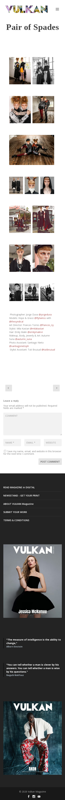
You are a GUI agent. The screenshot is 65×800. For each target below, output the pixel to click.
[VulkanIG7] (16, 185)
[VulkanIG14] (16, 292)
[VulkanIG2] (43, 70)
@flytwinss (40, 318)
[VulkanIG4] (20, 109)
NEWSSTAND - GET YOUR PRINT (21, 495)
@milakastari (37, 328)
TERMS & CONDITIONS (16, 520)
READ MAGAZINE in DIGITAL (19, 487)
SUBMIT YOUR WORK (15, 512)
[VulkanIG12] (20, 258)
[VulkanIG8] (31, 185)
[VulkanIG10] (20, 219)
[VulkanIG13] (43, 258)
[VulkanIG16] (47, 292)
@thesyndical (16, 321)
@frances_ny (47, 325)
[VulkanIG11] (43, 219)
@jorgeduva (45, 314)
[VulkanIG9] (47, 185)
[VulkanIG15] (31, 292)
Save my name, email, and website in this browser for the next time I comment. (32, 452)
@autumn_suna (23, 339)
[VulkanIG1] (20, 70)
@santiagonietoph (19, 346)
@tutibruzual (48, 349)
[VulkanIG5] (43, 109)
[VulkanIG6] (31, 150)
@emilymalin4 (35, 332)
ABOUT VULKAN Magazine (18, 503)
